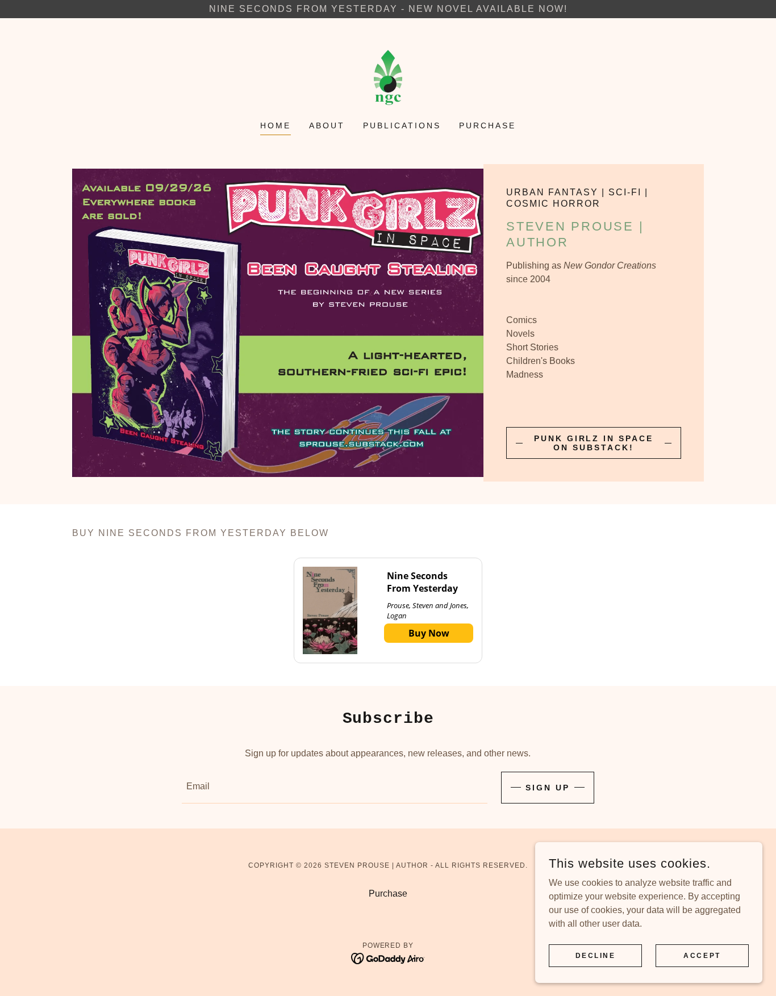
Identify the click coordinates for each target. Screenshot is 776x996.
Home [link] (275, 125)
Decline (595, 955)
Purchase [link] (487, 125)
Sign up (547, 787)
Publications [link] (402, 125)
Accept (701, 955)
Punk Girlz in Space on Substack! (594, 443)
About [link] (327, 125)
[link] (388, 77)
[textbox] (334, 788)
